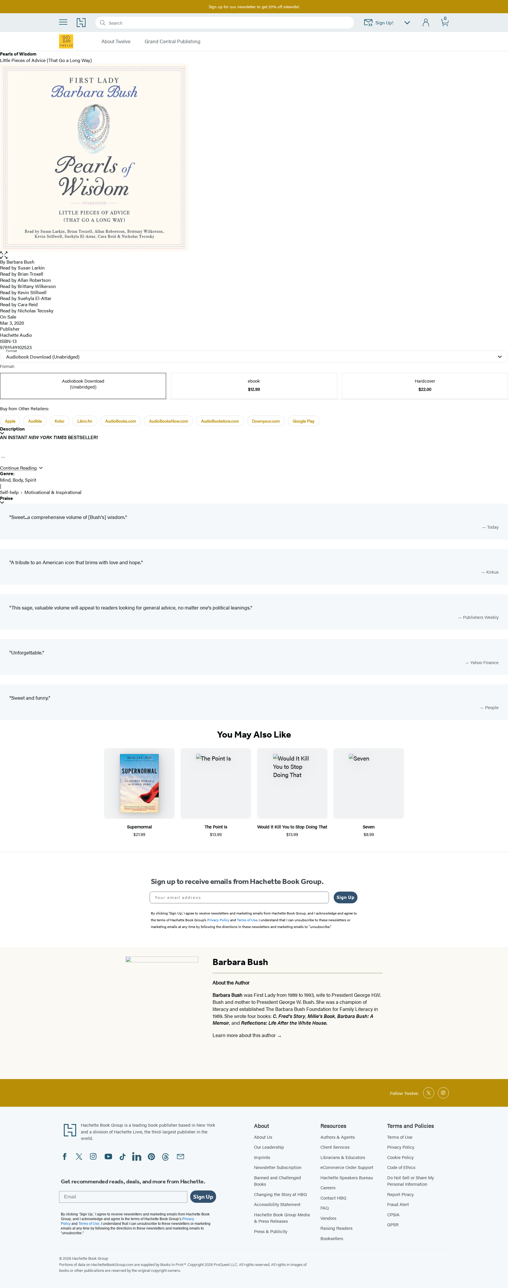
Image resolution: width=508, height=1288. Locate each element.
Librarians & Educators (342, 1157)
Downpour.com (266, 421)
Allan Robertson (34, 280)
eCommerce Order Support (346, 1167)
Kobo (59, 421)
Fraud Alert (398, 1204)
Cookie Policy (400, 1157)
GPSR (393, 1224)
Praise (6, 498)
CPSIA (393, 1214)
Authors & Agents (337, 1137)
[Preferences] (407, 22)
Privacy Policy (400, 1147)
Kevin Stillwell (32, 292)
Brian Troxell (30, 273)
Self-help (9, 492)
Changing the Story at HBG (280, 1194)
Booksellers (331, 1238)
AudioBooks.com (120, 421)
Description (12, 429)
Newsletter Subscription (277, 1167)
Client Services (335, 1147)
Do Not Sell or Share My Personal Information (410, 1180)
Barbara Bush (20, 261)
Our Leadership (269, 1147)
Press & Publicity (270, 1231)
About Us (263, 1137)
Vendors (328, 1218)
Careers (327, 1187)
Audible (35, 421)
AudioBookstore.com (220, 421)
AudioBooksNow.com (168, 421)
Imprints (262, 1157)
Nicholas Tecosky (36, 310)
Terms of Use (399, 1137)
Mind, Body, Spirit (18, 479)
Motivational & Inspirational (52, 492)
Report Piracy (400, 1194)
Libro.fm (84, 421)
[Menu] (63, 22)
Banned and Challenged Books (277, 1180)
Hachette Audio (16, 334)
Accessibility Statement (277, 1204)
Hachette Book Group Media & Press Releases (282, 1217)
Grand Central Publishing (172, 41)
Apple (10, 421)
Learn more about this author (245, 1035)
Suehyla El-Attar (34, 298)
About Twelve (116, 41)
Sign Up (346, 897)
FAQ (324, 1208)
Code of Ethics (401, 1167)
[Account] (426, 23)
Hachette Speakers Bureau (346, 1177)
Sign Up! (384, 22)
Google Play (304, 421)
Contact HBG (333, 1198)
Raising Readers (336, 1228)
